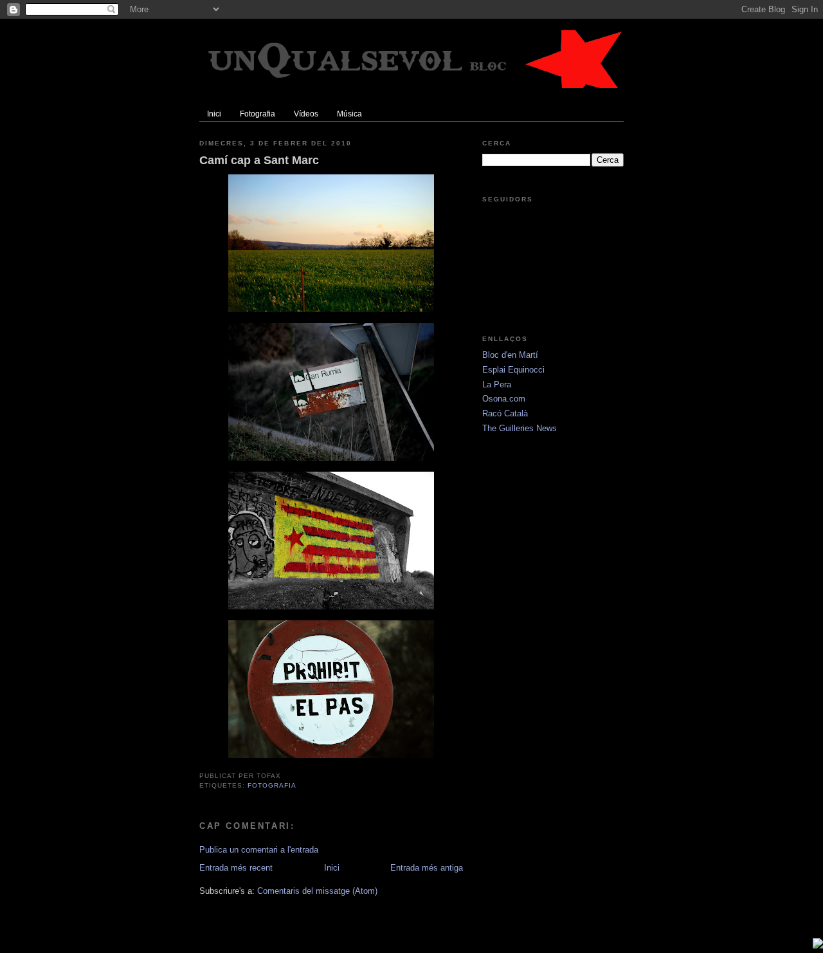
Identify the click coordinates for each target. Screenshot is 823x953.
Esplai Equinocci (513, 370)
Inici (331, 868)
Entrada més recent (236, 868)
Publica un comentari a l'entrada (258, 850)
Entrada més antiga (426, 868)
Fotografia (272, 785)
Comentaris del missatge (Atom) (317, 891)
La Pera (496, 384)
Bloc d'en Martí (510, 355)
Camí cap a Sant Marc (259, 160)
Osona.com (503, 398)
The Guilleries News (519, 428)
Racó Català (505, 413)
